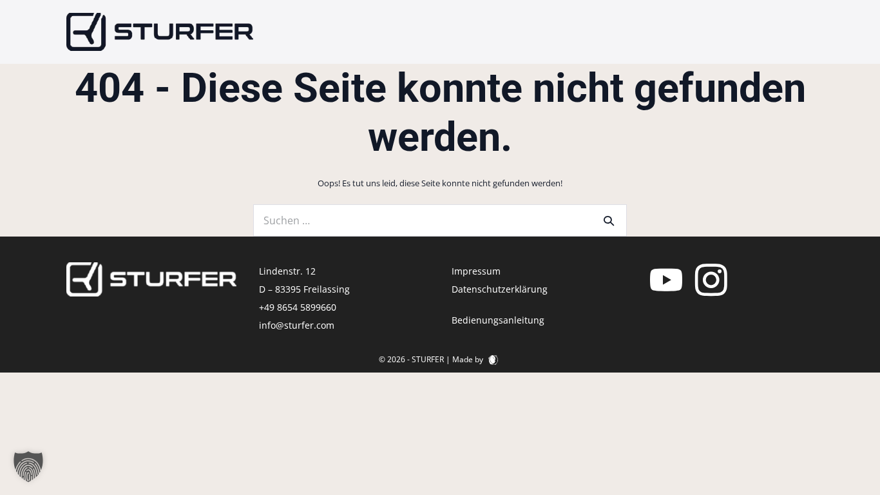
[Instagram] (711, 279)
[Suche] (608, 220)
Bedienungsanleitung (498, 320)
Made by (468, 359)
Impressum (476, 271)
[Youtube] (666, 279)
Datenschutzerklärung (500, 289)
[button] (28, 466)
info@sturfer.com (296, 325)
